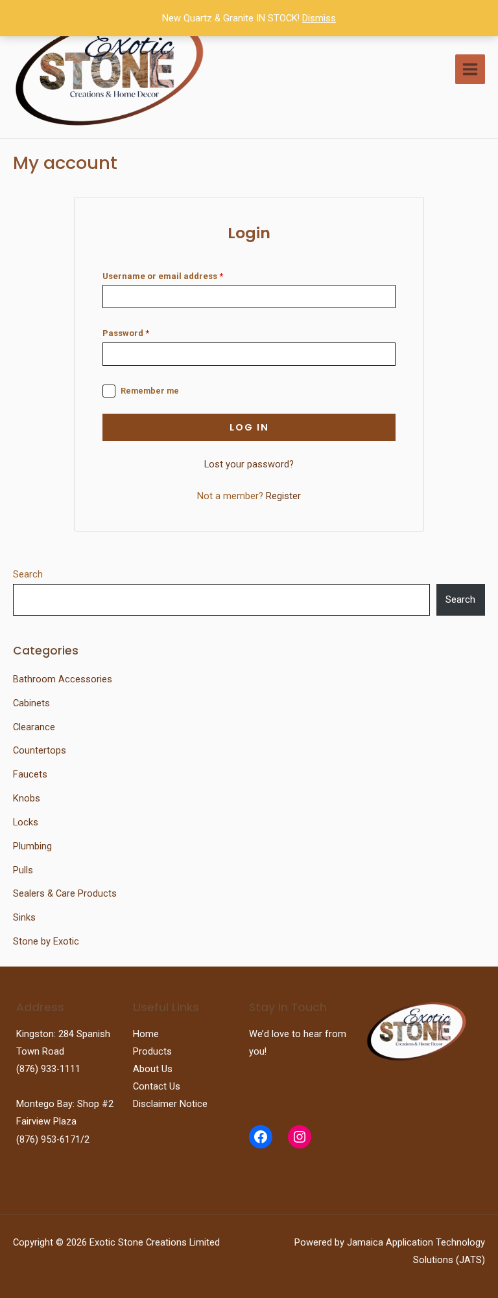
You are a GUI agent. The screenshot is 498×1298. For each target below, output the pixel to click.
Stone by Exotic (46, 941)
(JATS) (469, 1260)
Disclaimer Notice (170, 1104)
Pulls (23, 870)
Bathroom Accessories (62, 679)
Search (28, 574)
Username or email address (162, 276)
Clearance (34, 727)
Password (125, 333)
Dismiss (319, 18)
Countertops (39, 750)
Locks (25, 822)
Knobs (26, 798)
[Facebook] (260, 1136)
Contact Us (156, 1086)
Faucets (30, 774)
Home (146, 1034)
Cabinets (31, 703)
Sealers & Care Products (65, 893)
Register (283, 496)
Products (152, 1051)
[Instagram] (299, 1136)
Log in (249, 427)
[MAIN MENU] (470, 69)
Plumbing (32, 846)
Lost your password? (249, 464)
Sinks (24, 917)
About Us (152, 1069)
